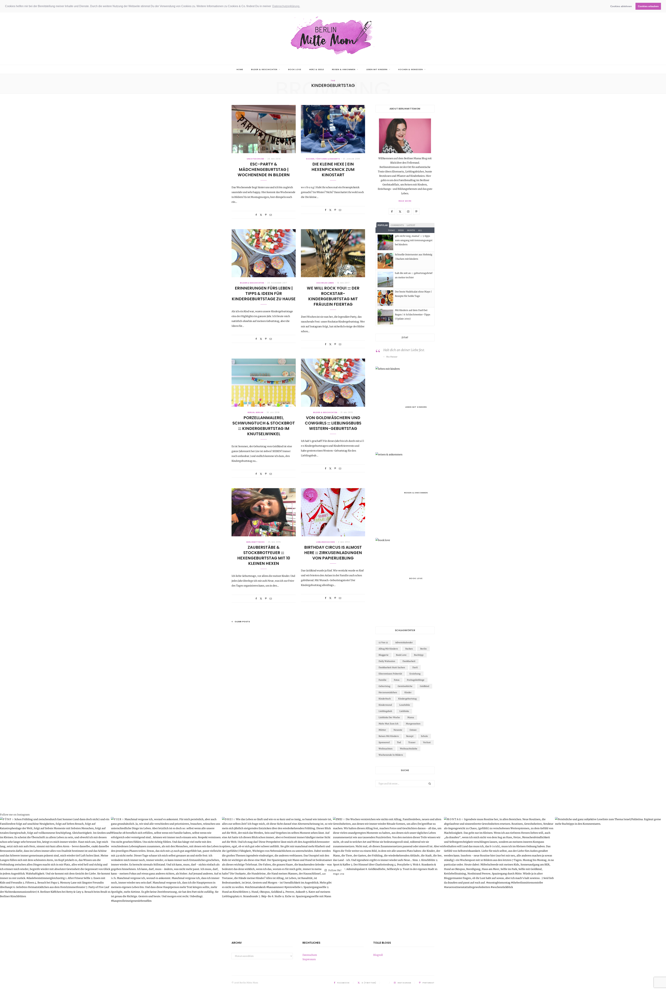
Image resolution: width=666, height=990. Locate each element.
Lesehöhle (404, 705)
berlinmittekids (255, 542)
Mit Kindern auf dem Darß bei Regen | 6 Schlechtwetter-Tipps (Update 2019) (412, 314)
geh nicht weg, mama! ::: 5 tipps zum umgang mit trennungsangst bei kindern (413, 240)
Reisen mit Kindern (389, 736)
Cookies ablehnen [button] (621, 6)
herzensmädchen (388, 692)
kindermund (385, 705)
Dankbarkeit (409, 661)
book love (294, 69)
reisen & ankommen (344, 69)
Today (391, 230)
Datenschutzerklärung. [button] (286, 6)
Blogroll (378, 955)
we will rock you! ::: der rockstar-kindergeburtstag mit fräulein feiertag (333, 296)
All (420, 230)
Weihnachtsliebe (408, 748)
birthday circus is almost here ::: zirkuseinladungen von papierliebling (333, 553)
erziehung (414, 673)
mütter (382, 730)
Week (401, 230)
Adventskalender (404, 642)
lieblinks (404, 711)
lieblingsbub (385, 711)
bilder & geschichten (264, 69)
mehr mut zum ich (388, 723)
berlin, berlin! (256, 412)
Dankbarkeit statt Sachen (392, 667)
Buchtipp (419, 655)
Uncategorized (255, 159)
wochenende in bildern (391, 755)
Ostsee (413, 730)
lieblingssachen (325, 542)
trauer (412, 742)
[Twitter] (261, 215)
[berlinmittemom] (333, 35)
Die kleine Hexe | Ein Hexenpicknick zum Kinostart (333, 169)
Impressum (309, 959)
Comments (397, 225)
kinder (408, 692)
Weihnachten (385, 748)
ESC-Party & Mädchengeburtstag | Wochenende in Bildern (264, 169)
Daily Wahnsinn (387, 661)
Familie (382, 680)
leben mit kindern (376, 69)
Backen (409, 648)
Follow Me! (334, 870)
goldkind (424, 686)
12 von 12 (383, 642)
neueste (398, 730)
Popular (383, 225)
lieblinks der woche (389, 717)
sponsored (384, 742)
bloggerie (383, 655)
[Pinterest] (266, 215)
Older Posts (242, 621)
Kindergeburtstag (407, 698)
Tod (399, 742)
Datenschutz (309, 955)
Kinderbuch (385, 698)
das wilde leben (325, 283)
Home (240, 69)
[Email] (271, 215)
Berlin (423, 648)
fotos (396, 680)
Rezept (409, 736)
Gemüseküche (405, 686)
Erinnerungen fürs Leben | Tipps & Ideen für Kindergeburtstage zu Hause (264, 293)
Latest (411, 225)
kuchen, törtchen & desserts (323, 159)
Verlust (427, 742)
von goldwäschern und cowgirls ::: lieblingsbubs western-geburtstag (333, 423)
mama (410, 717)
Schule (424, 736)
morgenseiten (413, 723)
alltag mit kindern (388, 648)
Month (411, 230)
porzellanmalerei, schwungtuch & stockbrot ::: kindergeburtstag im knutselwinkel (263, 426)
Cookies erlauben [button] (648, 6)
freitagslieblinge (415, 680)
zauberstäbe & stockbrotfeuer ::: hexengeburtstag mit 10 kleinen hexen (263, 555)
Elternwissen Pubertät (390, 673)
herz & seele (316, 69)
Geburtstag (384, 686)
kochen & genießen (410, 69)
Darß (415, 667)
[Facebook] (256, 215)
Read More (405, 200)
